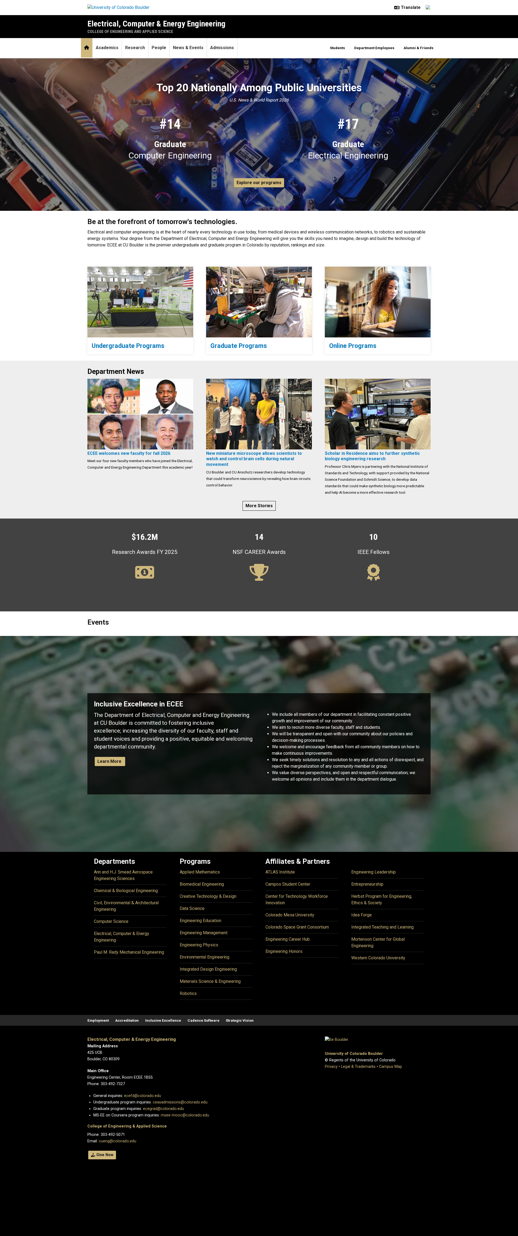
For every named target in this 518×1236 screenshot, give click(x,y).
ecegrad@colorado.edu (163, 1108)
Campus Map (390, 1066)
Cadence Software (203, 1020)
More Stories (259, 505)
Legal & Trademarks (358, 1066)
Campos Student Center (287, 884)
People (159, 47)
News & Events (188, 47)
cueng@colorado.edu (117, 1141)
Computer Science (111, 921)
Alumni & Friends (419, 48)
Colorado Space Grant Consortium (297, 927)
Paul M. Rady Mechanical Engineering (129, 952)
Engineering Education (200, 920)
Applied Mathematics (200, 872)
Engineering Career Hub (287, 939)
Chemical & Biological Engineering (126, 890)
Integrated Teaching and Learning (382, 927)
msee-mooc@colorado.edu (185, 1115)
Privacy (331, 1066)
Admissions (222, 47)
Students (337, 48)
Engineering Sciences (114, 878)
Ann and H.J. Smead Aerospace (123, 872)
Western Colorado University (378, 957)
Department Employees (374, 48)
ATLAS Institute (280, 872)
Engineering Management (203, 932)
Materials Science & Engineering (210, 981)
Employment (98, 1020)
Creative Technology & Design (208, 896)
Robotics (188, 993)
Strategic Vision (240, 1020)
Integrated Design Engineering (208, 969)
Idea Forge (361, 914)
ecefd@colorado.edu (142, 1095)
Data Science (192, 908)
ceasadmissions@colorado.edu (180, 1102)
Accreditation (127, 1020)
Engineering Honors (283, 951)
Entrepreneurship (367, 884)
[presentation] (140, 302)
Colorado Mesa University (289, 914)
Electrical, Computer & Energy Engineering (156, 23)
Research (135, 47)
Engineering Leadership (373, 872)
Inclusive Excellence (163, 1020)
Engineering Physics (199, 944)
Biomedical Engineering (202, 884)
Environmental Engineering (204, 957)
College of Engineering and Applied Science (130, 31)
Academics (107, 47)
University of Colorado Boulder (354, 1053)
